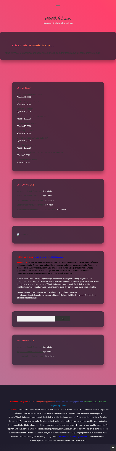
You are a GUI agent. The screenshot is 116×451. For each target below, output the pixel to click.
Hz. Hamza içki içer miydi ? (28, 102)
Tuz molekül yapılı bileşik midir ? (30, 94)
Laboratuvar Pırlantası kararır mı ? (31, 200)
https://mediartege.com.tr (49, 53)
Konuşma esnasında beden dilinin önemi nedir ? (37, 209)
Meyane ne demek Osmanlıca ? (30, 191)
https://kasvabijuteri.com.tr (77, 53)
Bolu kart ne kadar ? (25, 109)
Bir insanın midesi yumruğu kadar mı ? (32, 138)
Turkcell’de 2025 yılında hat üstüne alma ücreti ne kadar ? (40, 152)
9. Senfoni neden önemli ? (28, 145)
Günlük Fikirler (58, 19)
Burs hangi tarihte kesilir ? (27, 160)
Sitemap (95, 53)
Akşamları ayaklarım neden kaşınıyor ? (33, 116)
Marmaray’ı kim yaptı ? (26, 131)
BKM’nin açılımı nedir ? (26, 123)
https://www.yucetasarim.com (20, 53)
